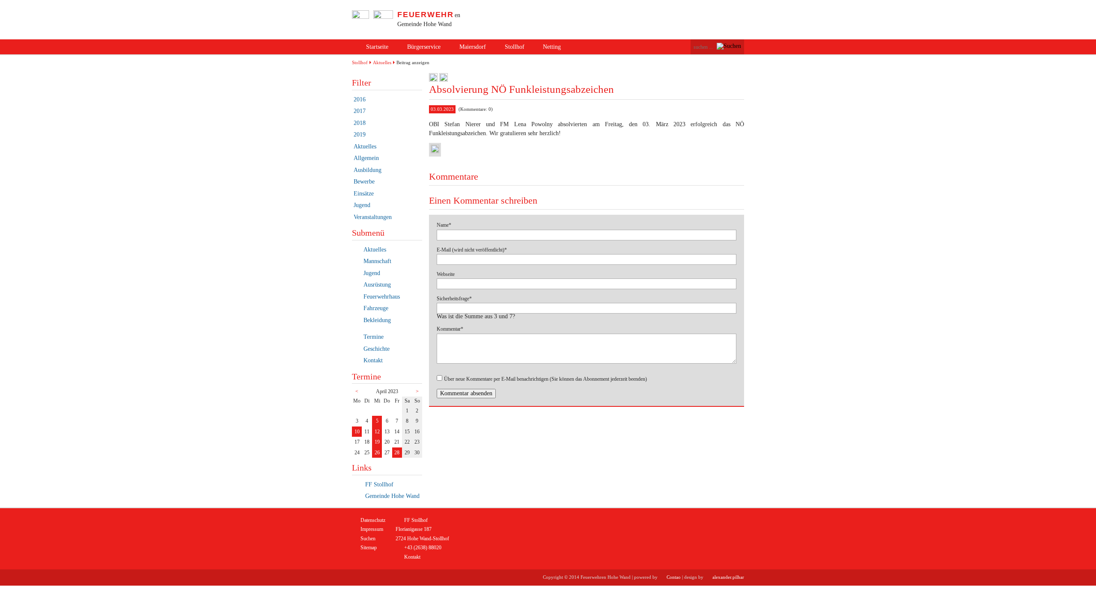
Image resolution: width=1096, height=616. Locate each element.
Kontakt (373, 360)
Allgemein (366, 158)
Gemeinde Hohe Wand (391, 496)
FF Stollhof (378, 484)
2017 (360, 111)
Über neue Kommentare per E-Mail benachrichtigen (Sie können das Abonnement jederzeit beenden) (545, 379)
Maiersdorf (472, 47)
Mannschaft (377, 261)
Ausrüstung (377, 284)
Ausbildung (367, 170)
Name (447, 225)
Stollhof (514, 47)
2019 (360, 134)
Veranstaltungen (373, 217)
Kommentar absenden (466, 393)
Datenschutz (372, 520)
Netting (552, 47)
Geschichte (376, 349)
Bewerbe (364, 181)
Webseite (446, 274)
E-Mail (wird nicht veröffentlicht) (472, 249)
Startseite (377, 47)
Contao (674, 577)
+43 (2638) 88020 (422, 548)
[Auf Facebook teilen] (433, 80)
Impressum (371, 529)
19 (377, 442)
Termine (373, 337)
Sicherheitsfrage (454, 298)
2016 (360, 99)
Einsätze (364, 193)
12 (377, 432)
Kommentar (450, 329)
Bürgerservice (424, 47)
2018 (360, 123)
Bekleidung (377, 320)
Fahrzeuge (375, 308)
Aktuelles (382, 62)
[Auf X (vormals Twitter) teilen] (443, 80)
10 (357, 432)
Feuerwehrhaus (381, 296)
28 (396, 453)
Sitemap (368, 548)
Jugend (362, 205)
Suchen (367, 539)
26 (377, 453)
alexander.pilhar (728, 577)
